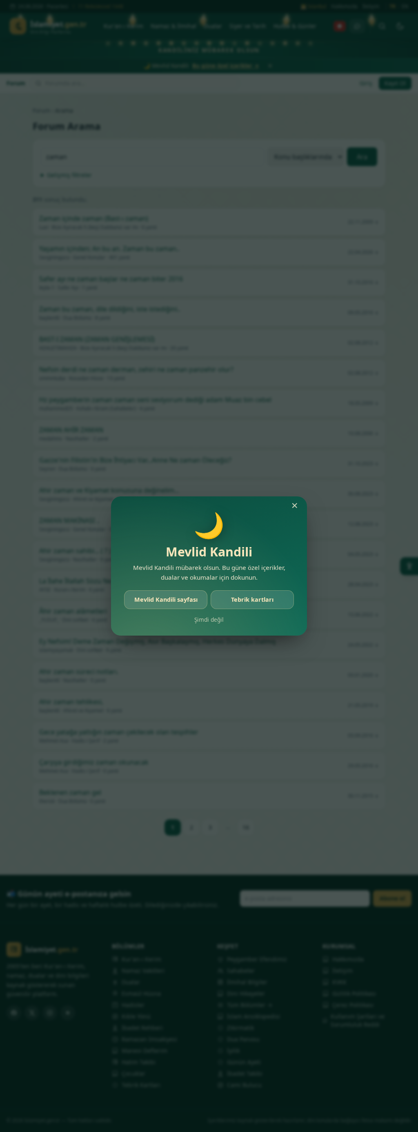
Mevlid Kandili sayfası (166, 599)
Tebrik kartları (252, 599)
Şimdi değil (209, 619)
